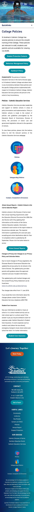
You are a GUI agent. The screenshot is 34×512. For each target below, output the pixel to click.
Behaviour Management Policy (17, 63)
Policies (17, 157)
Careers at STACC (17, 422)
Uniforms (17, 416)
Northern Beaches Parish (17, 441)
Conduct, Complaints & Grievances (17, 198)
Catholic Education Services (17, 444)
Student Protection (17, 430)
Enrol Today (17, 354)
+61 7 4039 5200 (18, 396)
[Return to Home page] (5, 4)
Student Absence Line (17, 398)
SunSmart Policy (17, 71)
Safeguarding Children (17, 177)
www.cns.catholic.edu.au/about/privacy (14, 286)
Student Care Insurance (17, 336)
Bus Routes (17, 419)
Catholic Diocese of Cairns (17, 438)
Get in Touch (17, 403)
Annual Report (17, 427)
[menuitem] (17, 413)
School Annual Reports (17, 248)
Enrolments (17, 413)
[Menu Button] (30, 4)
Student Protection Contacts (17, 56)
